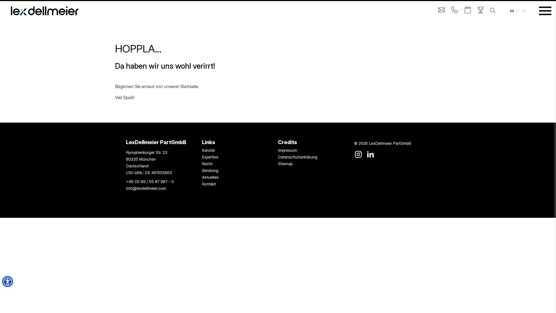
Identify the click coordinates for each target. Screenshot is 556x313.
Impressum (287, 150)
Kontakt (209, 184)
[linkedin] (370, 154)
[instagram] (358, 154)
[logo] (44, 11)
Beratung (210, 170)
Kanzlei (208, 150)
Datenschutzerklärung (297, 157)
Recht (207, 163)
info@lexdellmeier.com (146, 188)
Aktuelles (210, 177)
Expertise (210, 157)
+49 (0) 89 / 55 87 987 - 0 (150, 181)
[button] (7, 281)
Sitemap (285, 163)
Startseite (189, 86)
